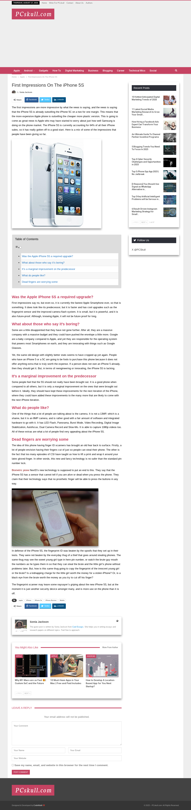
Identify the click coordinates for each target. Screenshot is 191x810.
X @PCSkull (139, 249)
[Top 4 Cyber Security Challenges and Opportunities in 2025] (169, 162)
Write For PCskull (56, 3)
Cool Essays (77, 627)
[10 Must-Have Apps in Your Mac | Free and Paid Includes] (66, 665)
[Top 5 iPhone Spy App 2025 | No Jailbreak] (169, 175)
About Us (80, 3)
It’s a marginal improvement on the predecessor (48, 269)
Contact (70, 3)
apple (21, 600)
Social (153, 70)
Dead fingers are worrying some (40, 281)
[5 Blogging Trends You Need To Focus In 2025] (169, 150)
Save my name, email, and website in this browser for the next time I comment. (61, 765)
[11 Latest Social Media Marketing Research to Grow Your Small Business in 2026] (169, 112)
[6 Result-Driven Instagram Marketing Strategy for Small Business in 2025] (169, 212)
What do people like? (33, 275)
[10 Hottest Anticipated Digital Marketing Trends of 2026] (169, 100)
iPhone (28, 600)
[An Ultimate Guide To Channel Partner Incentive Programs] (169, 137)
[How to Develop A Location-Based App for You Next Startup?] (102, 665)
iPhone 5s (38, 600)
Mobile (62, 600)
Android (28, 70)
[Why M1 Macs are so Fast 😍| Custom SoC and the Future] (31, 665)
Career (120, 70)
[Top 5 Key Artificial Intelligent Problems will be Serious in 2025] (169, 200)
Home (44, 3)
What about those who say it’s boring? (43, 262)
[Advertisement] (95, 42)
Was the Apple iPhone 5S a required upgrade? (47, 256)
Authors (89, 3)
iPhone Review (51, 600)
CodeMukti (38, 805)
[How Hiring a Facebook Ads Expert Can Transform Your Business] (169, 125)
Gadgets (43, 70)
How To (57, 70)
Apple (17, 70)
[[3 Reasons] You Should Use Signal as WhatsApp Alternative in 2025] (169, 187)
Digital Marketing (74, 70)
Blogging (108, 70)
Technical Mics (137, 70)
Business (93, 70)
